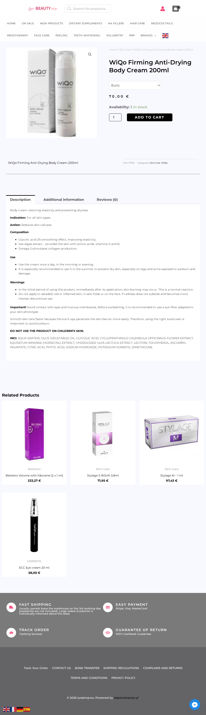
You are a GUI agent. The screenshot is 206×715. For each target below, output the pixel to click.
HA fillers (116, 23)
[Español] (27, 709)
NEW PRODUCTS (51, 23)
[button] (154, 35)
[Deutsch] (20, 709)
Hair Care (137, 23)
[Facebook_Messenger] (194, 704)
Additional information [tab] (63, 200)
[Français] (13, 709)
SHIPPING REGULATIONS (121, 668)
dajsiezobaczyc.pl (126, 698)
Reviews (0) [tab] (107, 200)
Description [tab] (20, 200)
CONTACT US (61, 668)
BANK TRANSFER (87, 668)
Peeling (62, 35)
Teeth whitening (87, 35)
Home (11, 23)
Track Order (34, 630)
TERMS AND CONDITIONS (89, 678)
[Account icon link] (162, 8)
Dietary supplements (85, 23)
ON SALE (28, 23)
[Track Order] (11, 632)
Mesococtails (162, 23)
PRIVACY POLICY (123, 678)
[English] (165, 35)
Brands (146, 35)
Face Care (41, 35)
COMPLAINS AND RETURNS (162, 668)
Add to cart (149, 117)
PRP (132, 35)
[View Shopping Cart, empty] (175, 9)
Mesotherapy (17, 35)
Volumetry (114, 35)
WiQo (164, 163)
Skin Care (125, 49)
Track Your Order (36, 668)
